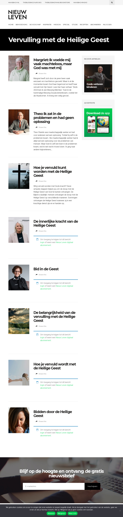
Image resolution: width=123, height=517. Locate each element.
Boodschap (35, 24)
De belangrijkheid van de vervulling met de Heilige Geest (54, 317)
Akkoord (51, 513)
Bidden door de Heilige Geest (53, 414)
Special (66, 24)
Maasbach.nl (13, 2)
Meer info (72, 513)
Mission (57, 24)
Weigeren (61, 513)
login (42, 242)
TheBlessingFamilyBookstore (57, 2)
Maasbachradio (80, 2)
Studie (75, 24)
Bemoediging (21, 24)
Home (10, 24)
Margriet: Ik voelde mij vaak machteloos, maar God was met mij (53, 64)
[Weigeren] (120, 510)
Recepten (84, 24)
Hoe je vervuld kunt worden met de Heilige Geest (53, 172)
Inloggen (107, 24)
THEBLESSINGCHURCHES (32, 2)
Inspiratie (47, 24)
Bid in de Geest (46, 269)
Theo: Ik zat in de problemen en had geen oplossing (54, 118)
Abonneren (95, 24)
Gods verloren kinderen (95, 85)
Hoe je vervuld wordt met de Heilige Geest (55, 366)
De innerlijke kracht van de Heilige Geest (56, 223)
